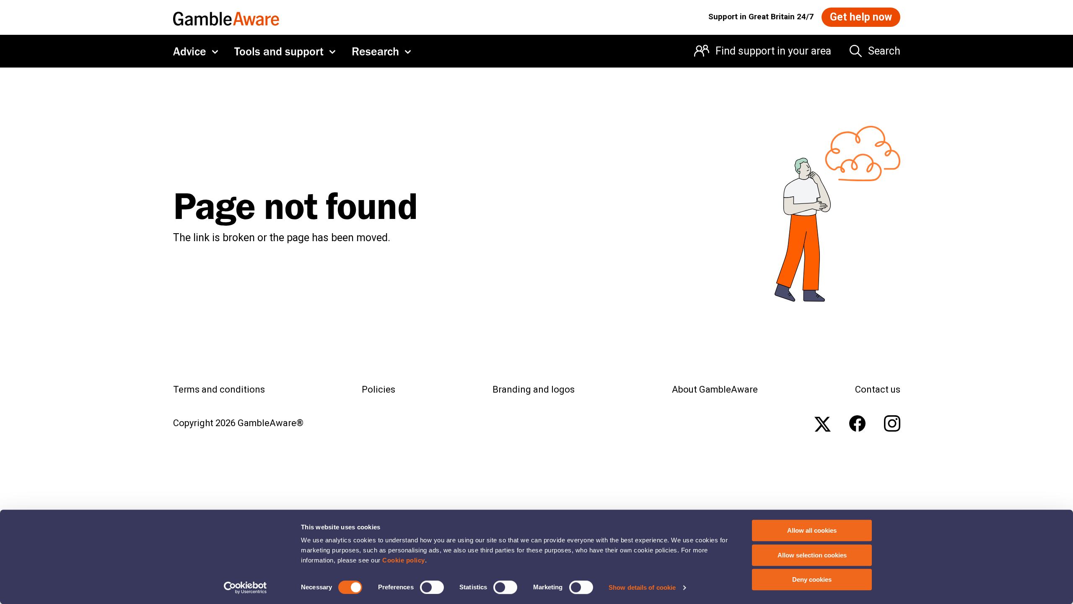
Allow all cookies (812, 530)
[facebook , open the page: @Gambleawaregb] (857, 423)
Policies (378, 389)
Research (375, 51)
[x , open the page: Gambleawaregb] (822, 423)
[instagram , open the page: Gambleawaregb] (892, 423)
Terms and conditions (219, 389)
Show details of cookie (642, 587)
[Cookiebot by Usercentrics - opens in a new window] (245, 587)
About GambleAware (715, 389)
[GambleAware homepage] (226, 17)
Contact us (877, 389)
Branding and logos (533, 389)
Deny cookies (812, 579)
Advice (189, 51)
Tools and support (279, 51)
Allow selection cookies (812, 555)
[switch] (432, 587)
